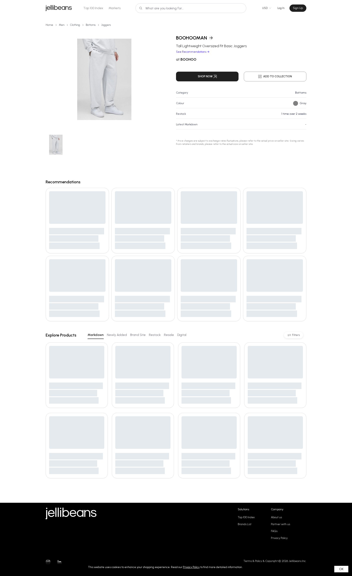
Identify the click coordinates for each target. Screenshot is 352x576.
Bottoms (91, 24)
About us (276, 517)
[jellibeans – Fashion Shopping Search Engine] (59, 8)
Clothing (75, 24)
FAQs (274, 531)
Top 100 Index (93, 8)
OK (341, 569)
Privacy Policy (279, 538)
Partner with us (280, 524)
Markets (115, 8)
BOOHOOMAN (191, 38)
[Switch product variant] (56, 145)
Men (61, 24)
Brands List (244, 524)
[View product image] (104, 79)
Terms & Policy (252, 561)
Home (49, 24)
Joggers (106, 24)
